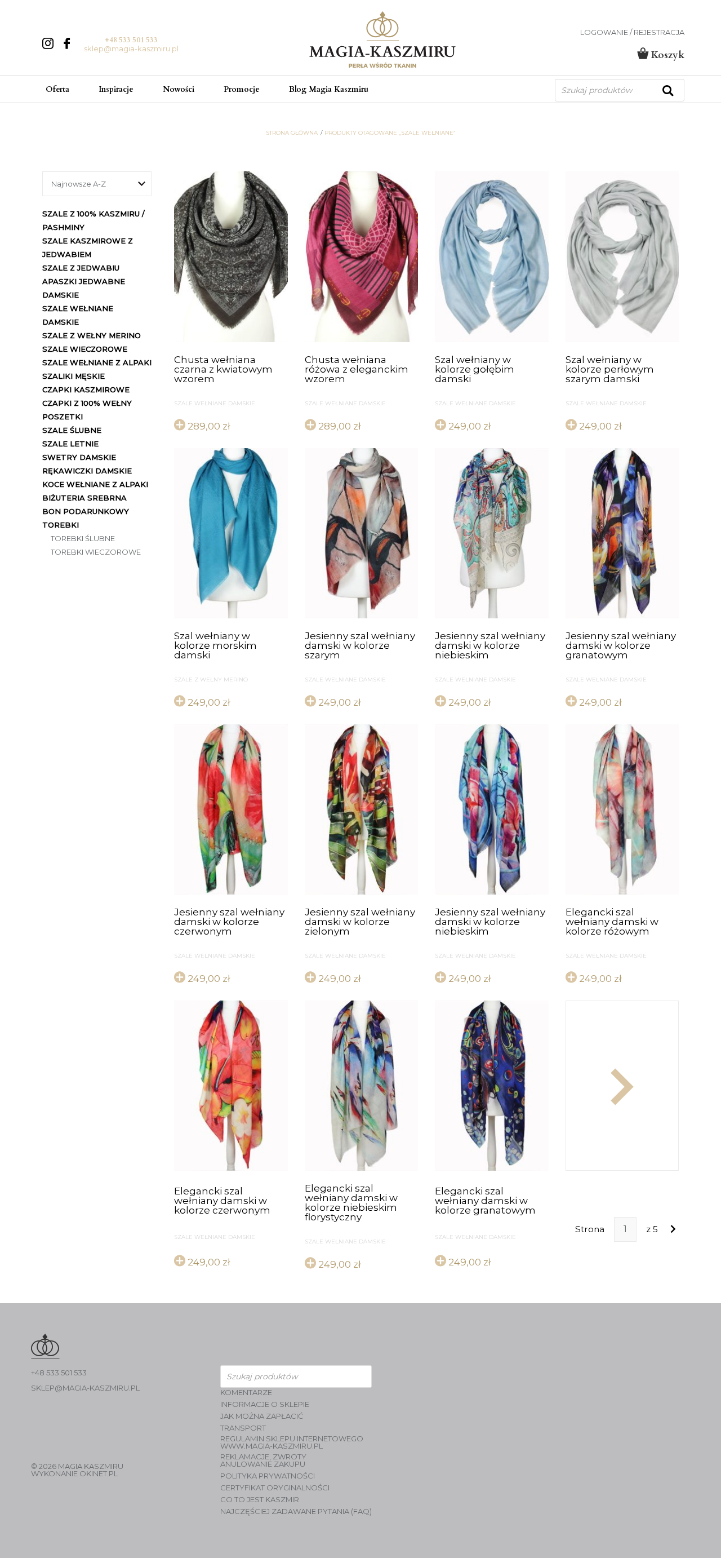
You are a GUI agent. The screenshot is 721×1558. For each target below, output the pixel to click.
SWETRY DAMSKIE (79, 457)
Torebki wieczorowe (96, 551)
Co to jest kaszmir (259, 1499)
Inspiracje (116, 89)
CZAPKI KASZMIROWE (86, 389)
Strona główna (292, 133)
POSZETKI (62, 416)
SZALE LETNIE (70, 443)
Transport (243, 1428)
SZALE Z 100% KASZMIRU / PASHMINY (93, 220)
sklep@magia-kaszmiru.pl (131, 48)
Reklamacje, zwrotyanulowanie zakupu (263, 1460)
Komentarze (246, 1392)
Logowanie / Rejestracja (632, 32)
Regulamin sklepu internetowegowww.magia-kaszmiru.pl (291, 1442)
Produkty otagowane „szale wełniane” (390, 133)
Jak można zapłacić (261, 1416)
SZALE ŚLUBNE (71, 430)
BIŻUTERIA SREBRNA (84, 497)
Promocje (242, 89)
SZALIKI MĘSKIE (73, 375)
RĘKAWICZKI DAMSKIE (87, 470)
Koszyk (666, 54)
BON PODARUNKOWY (85, 511)
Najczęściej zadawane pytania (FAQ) (296, 1511)
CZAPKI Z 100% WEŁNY (87, 403)
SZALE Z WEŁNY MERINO (91, 335)
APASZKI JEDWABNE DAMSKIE (83, 288)
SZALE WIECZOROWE (84, 348)
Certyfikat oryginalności (275, 1487)
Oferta (57, 89)
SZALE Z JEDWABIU (80, 267)
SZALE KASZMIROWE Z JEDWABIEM (87, 247)
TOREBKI (60, 524)
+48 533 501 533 (131, 40)
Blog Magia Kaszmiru (328, 89)
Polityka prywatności (267, 1476)
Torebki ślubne (83, 538)
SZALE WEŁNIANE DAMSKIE (77, 315)
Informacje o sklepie (264, 1404)
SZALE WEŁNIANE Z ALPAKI (97, 362)
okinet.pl (98, 1473)
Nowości (178, 89)
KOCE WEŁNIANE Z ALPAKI (95, 484)
